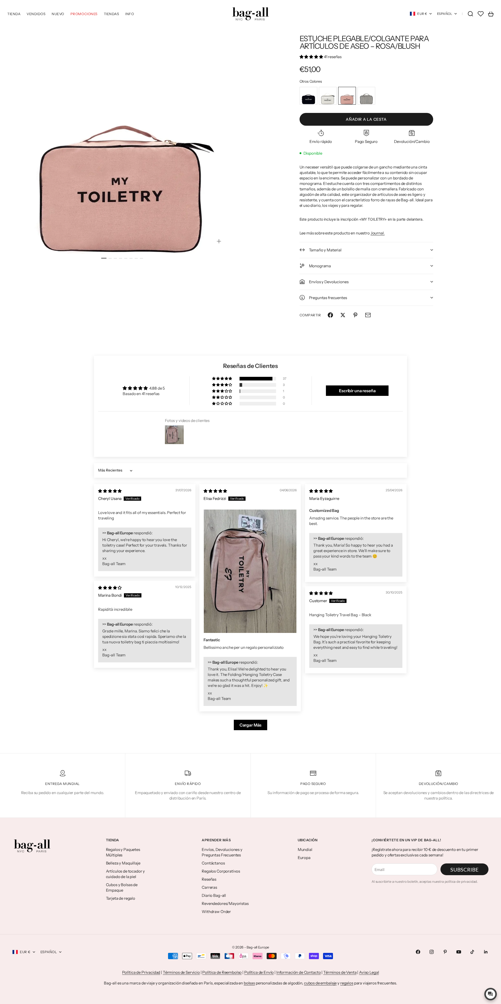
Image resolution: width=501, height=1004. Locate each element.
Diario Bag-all (214, 895)
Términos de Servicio (181, 972)
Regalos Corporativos (221, 871)
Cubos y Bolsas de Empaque (122, 887)
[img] (110, 490)
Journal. (378, 233)
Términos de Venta (339, 972)
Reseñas (209, 879)
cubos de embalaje (320, 983)
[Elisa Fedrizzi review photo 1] (250, 571)
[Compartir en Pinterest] (355, 315)
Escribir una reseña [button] (357, 390)
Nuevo (58, 14)
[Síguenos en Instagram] (431, 951)
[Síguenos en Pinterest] (445, 951)
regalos (346, 983)
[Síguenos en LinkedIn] (485, 951)
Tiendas (111, 14)
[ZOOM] (219, 241)
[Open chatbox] (490, 994)
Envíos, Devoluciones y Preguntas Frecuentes (222, 852)
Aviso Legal (369, 972)
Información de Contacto (298, 972)
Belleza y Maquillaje (123, 863)
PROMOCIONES (84, 14)
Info (129, 14)
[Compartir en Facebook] (330, 315)
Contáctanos (213, 863)
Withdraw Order (216, 911)
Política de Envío (259, 972)
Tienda (13, 14)
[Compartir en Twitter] (343, 315)
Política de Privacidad (141, 972)
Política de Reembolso (222, 972)
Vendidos (36, 14)
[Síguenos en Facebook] (418, 951)
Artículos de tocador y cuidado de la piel (125, 874)
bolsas (249, 983)
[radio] (308, 96)
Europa (304, 857)
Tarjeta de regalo (120, 898)
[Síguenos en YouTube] (458, 951)
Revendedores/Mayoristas (225, 903)
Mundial (305, 849)
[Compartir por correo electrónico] (368, 315)
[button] (312, 56)
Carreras (209, 887)
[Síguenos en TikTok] (472, 951)
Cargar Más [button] (251, 725)
